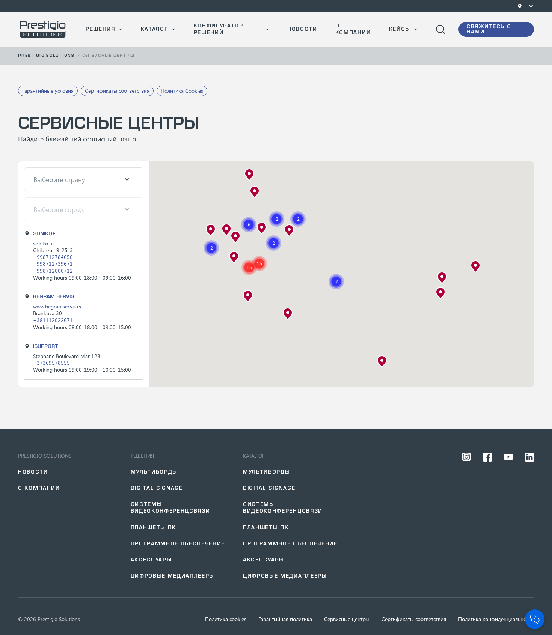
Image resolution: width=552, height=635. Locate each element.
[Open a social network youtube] (508, 457)
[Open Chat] (534, 619)
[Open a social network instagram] (466, 457)
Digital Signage (269, 488)
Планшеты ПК (153, 527)
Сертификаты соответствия (414, 619)
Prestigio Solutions (46, 55)
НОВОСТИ (302, 29)
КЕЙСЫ (399, 29)
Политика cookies (225, 619)
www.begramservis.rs (57, 306)
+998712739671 (53, 263)
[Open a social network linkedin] (529, 457)
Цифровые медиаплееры (173, 576)
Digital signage (157, 488)
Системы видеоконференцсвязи (170, 507)
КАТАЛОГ (154, 29)
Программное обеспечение (178, 543)
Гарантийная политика (285, 619)
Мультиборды (154, 472)
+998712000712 (53, 270)
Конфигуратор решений (218, 29)
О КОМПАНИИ (353, 29)
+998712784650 (53, 256)
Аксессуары (151, 560)
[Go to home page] (43, 29)
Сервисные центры (347, 619)
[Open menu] (531, 6)
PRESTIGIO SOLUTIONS (44, 456)
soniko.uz (43, 243)
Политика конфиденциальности (496, 619)
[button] (273, 243)
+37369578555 (51, 362)
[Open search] (440, 29)
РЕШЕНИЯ (100, 29)
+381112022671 (53, 320)
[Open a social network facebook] (487, 457)
